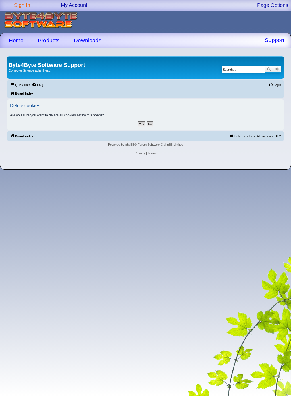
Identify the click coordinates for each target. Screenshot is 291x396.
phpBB (129, 144)
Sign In (22, 5)
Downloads (87, 40)
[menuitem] (37, 85)
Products (49, 40)
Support (274, 40)
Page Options (272, 5)
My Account (74, 5)
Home (16, 40)
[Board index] (12, 59)
